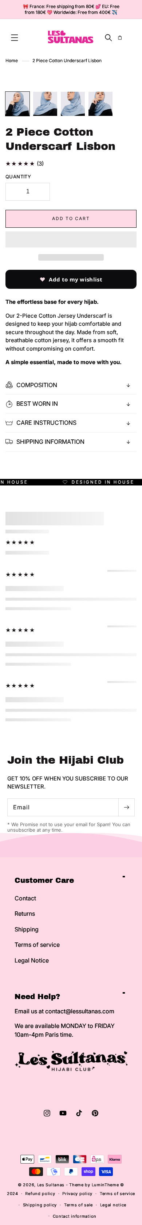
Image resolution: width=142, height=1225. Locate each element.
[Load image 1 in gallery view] (17, 104)
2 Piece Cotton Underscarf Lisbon (67, 60)
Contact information (74, 1216)
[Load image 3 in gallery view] (73, 104)
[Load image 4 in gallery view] (100, 104)
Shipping (27, 929)
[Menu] (15, 38)
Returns (25, 913)
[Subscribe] (126, 807)
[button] (71, 239)
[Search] (108, 38)
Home (11, 60)
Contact (25, 898)
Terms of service (37, 944)
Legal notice (113, 1204)
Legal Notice (32, 960)
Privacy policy (77, 1193)
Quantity (18, 176)
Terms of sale (78, 1204)
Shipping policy (40, 1204)
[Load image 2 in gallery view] (45, 104)
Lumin (105, 1184)
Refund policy (40, 1193)
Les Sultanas (50, 1184)
